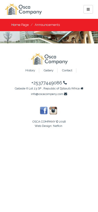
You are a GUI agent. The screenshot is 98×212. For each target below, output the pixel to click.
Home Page (20, 25)
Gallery (49, 70)
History (30, 70)
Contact (67, 70)
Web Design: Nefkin (48, 126)
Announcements (47, 25)
